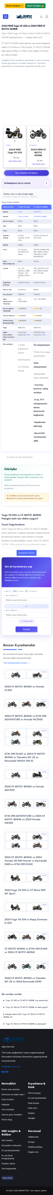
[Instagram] (2, 1072)
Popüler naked (8, 1163)
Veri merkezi (7, 1140)
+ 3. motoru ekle (26, 621)
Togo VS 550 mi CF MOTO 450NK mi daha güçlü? (26, 1007)
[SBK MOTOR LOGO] (24, 16)
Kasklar (31, 1113)
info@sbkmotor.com (11, 1066)
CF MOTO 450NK (40, 216)
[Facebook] (8, 1072)
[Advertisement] (26, 96)
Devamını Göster (27, 552)
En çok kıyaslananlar (37, 1098)
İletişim (31, 1142)
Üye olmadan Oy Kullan (26, 173)
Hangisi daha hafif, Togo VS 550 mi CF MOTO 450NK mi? (24, 1015)
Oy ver (16, 157)
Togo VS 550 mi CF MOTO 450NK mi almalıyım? (25, 1024)
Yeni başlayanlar (8, 1168)
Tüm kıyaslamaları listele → (16, 662)
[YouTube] (5, 1072)
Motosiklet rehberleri (11, 1145)
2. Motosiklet (11, 610)
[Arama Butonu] (41, 17)
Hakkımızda (33, 1137)
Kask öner (32, 1108)
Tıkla (28, 335)
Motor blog (6, 1119)
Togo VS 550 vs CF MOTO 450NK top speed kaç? (26, 1000)
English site (33, 1152)
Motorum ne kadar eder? (13, 1094)
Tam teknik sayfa (14, 161)
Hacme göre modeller (11, 1114)
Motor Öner (8, 1178)
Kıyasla (26, 629)
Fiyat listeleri (7, 1099)
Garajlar (31, 1118)
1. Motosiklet (11, 595)
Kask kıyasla (33, 1103)
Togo (20, 212)
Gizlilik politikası (35, 1147)
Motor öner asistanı (10, 1089)
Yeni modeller (7, 1109)
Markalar (5, 1104)
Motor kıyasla (34, 1093)
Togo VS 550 (23, 216)
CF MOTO (37, 212)
